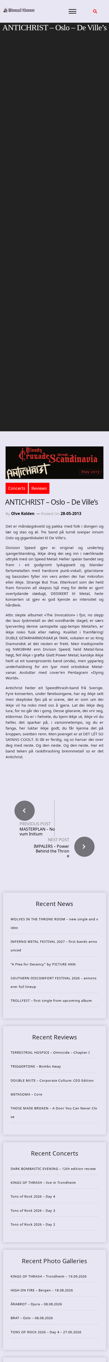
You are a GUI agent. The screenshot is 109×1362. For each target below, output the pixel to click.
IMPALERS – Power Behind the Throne (51, 851)
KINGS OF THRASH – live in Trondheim (43, 1182)
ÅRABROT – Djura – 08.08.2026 (36, 1304)
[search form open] (95, 11)
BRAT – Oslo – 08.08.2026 (32, 1318)
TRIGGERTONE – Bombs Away (36, 1066)
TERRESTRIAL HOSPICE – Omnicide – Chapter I (50, 1052)
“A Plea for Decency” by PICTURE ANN (43, 964)
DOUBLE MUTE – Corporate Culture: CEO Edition (52, 1080)
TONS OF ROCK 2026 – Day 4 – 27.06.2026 (46, 1332)
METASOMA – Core (26, 1094)
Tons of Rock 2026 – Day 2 (33, 1224)
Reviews (39, 488)
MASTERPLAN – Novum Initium (37, 831)
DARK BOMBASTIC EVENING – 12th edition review (53, 1168)
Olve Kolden (22, 513)
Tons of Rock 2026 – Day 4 (33, 1196)
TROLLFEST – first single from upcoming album (51, 1000)
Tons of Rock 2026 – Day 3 (33, 1210)
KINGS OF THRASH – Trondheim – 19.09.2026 (49, 1276)
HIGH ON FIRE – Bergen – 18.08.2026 (42, 1290)
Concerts (16, 488)
